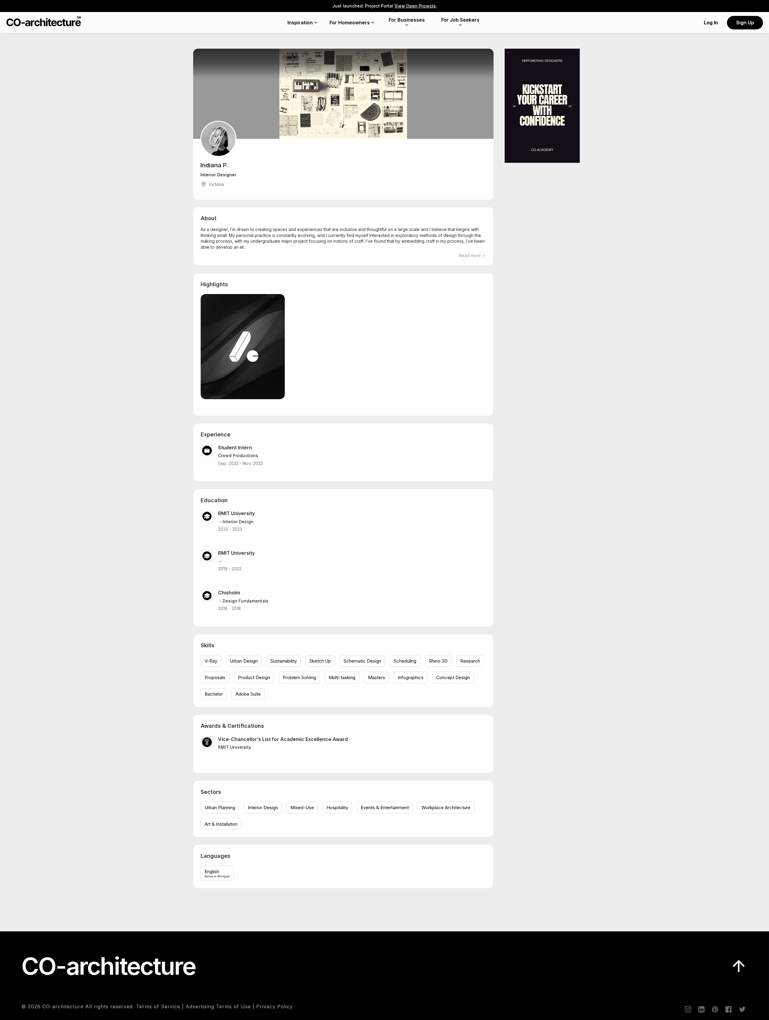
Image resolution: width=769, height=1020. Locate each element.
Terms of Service (158, 1006)
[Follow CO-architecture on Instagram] (688, 1009)
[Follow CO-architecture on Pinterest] (715, 1009)
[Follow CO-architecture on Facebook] (728, 1009)
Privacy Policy (274, 1006)
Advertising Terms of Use (218, 1006)
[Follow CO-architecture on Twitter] (742, 1009)
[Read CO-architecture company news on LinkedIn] (701, 1009)
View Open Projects (415, 5)
